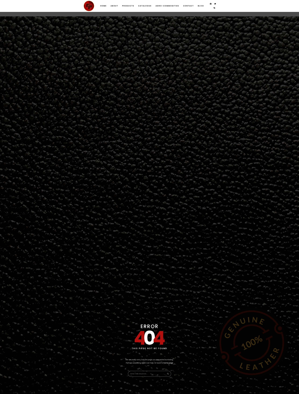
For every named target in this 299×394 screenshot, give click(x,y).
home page (168, 363)
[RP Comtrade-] (89, 6)
